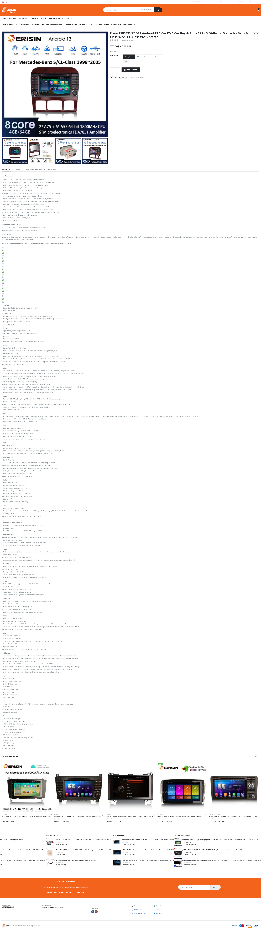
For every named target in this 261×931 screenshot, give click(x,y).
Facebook (111, 77)
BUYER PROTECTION (56, 19)
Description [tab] (6, 169)
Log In (257, 2)
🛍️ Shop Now (158, 906)
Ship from (114, 56)
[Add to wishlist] (51, 814)
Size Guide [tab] (18, 169)
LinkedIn (119, 77)
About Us (229, 2)
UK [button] (138, 57)
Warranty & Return (39, 19)
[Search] (158, 9)
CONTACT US (70, 19)
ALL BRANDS (23, 19)
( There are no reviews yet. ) (128, 40)
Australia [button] (158, 57)
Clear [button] (126, 61)
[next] (257, 33)
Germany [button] (147, 57)
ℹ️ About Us (136, 910)
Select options (48, 765)
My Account (218, 2)
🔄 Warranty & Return (139, 913)
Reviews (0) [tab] (52, 169)
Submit (215, 887)
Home (4, 19)
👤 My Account (159, 913)
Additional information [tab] (35, 169)
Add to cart (132, 70)
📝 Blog (156, 910)
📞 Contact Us (137, 906)
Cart (249, 2)
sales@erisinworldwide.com (52, 907)
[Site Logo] (9, 10)
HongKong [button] (129, 57)
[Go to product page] (27, 787)
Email (123, 77)
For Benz (4, 814)
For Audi (160, 814)
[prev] (254, 33)
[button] (2, 84)
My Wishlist (240, 2)
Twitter (115, 77)
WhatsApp (126, 77)
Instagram (96, 911)
